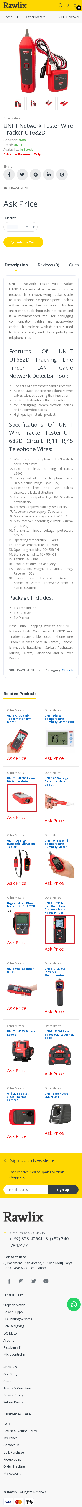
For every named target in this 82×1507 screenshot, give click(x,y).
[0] (75, 5)
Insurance (10, 1438)
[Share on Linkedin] (48, 174)
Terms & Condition (17, 1388)
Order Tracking (14, 1466)
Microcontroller (14, 1354)
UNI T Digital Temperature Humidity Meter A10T (59, 719)
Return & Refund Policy (20, 1431)
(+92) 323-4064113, (30, 1238)
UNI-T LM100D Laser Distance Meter (21, 779)
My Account (12, 1473)
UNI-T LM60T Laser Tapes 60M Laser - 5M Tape (60, 1034)
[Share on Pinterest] (35, 174)
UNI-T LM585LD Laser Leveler (22, 1032)
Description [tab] (16, 264)
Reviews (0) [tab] (48, 264)
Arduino (9, 1340)
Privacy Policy (13, 1395)
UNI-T (18, 145)
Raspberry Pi (12, 1347)
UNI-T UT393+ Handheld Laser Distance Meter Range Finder (56, 908)
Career (8, 1381)
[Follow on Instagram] (62, 174)
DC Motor (10, 1333)
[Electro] (15, 5)
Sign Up (63, 1189)
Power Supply (13, 1312)
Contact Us (11, 1445)
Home (7, 17)
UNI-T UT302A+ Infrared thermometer (55, 972)
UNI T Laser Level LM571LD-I (57, 1095)
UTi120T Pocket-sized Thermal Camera (18, 1097)
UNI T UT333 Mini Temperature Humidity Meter (56, 844)
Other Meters (35, 17)
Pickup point (12, 1459)
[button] (60, 5)
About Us (10, 1367)
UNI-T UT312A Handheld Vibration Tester (21, 844)
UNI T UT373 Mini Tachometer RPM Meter (19, 719)
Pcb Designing (13, 1326)
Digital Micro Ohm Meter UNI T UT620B (21, 904)
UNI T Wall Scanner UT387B (20, 970)
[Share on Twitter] (22, 174)
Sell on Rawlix (13, 1402)
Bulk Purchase (13, 1452)
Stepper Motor (14, 1305)
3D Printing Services (17, 1319)
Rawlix (12, 1492)
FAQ (6, 1424)
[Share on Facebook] (9, 174)
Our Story (10, 1374)
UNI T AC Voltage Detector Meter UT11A (56, 781)
